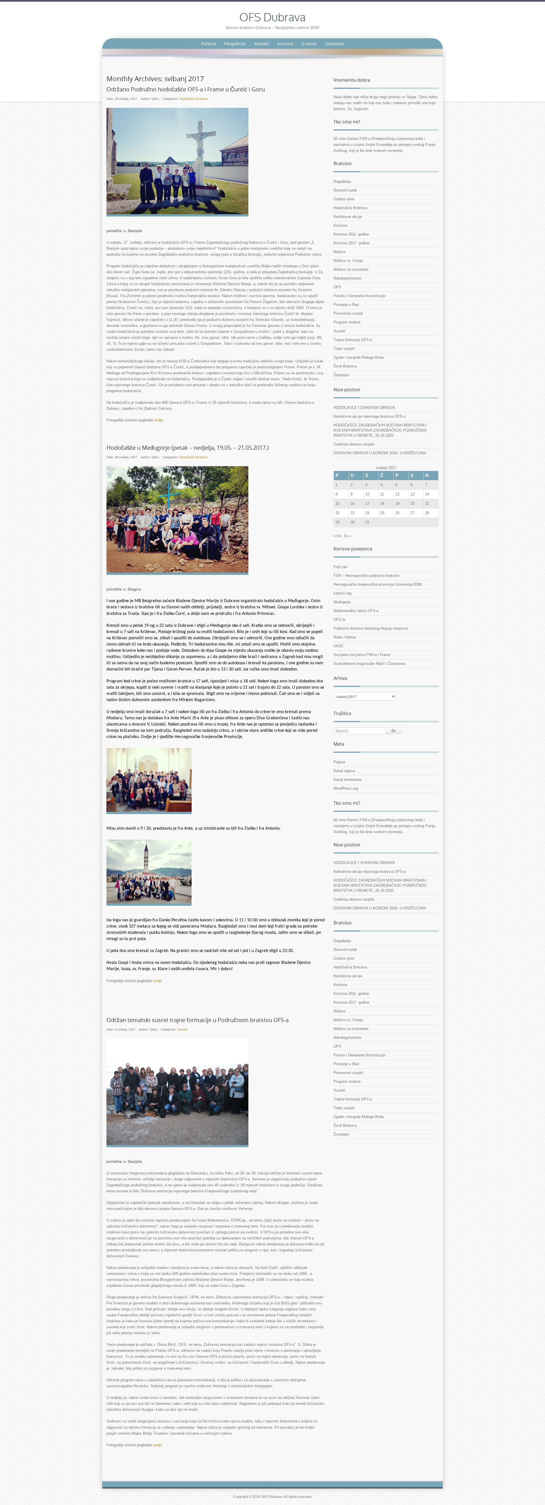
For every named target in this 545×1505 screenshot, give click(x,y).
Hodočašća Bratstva (193, 98)
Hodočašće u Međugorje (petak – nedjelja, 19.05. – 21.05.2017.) (187, 448)
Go (393, 730)
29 (337, 522)
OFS (337, 287)
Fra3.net (340, 567)
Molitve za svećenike (351, 269)
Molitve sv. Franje (348, 260)
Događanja (342, 181)
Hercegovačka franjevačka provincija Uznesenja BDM (378, 584)
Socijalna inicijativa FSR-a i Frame (362, 655)
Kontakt (261, 43)
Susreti (182, 1029)
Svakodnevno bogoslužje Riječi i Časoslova (369, 663)
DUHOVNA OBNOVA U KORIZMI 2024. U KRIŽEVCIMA (380, 453)
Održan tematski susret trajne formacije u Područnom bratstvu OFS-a (197, 1020)
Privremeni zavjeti (348, 313)
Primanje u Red (346, 304)
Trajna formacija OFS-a (353, 340)
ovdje (158, 420)
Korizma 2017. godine (351, 243)
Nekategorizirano (347, 278)
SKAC (339, 646)
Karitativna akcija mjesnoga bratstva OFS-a (369, 416)
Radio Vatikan (345, 637)
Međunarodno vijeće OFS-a (356, 611)
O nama (308, 43)
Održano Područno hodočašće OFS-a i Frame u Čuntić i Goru (185, 89)
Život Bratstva (345, 366)
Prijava (339, 762)
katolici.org (342, 593)
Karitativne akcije (348, 217)
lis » (347, 536)
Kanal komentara (347, 779)
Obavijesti (334, 43)
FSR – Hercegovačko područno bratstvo (366, 575)
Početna (208, 43)
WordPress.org (346, 788)
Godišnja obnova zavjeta (354, 444)
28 (427, 513)
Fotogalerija (235, 43)
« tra (337, 536)
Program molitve (347, 322)
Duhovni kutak (345, 190)
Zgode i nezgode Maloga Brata (359, 357)
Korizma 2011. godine (351, 234)
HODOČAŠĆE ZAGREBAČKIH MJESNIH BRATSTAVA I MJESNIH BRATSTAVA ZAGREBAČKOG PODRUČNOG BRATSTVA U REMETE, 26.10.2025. (380, 430)
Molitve (339, 252)
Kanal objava (344, 771)
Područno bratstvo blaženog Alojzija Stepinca (371, 628)
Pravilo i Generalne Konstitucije (359, 296)
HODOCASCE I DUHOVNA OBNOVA (364, 407)
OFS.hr (339, 619)
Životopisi (341, 375)
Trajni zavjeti (344, 348)
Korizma (285, 43)
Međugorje (342, 602)
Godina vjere (344, 199)
